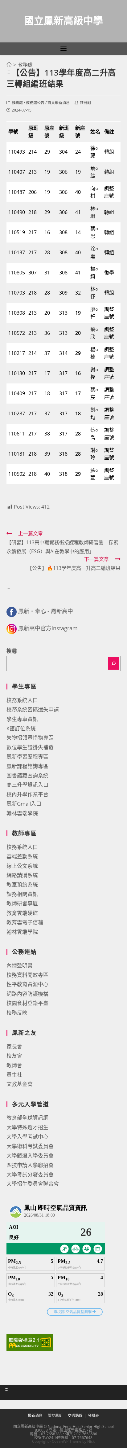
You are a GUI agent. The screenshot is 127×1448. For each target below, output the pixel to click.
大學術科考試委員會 (30, 1146)
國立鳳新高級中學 (63, 20)
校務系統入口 (22, 700)
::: (8, 71)
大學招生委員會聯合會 (32, 1183)
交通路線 (75, 1415)
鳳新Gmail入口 (23, 803)
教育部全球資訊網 (27, 1117)
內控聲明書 (19, 965)
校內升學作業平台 (27, 794)
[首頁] (8, 64)
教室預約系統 (22, 884)
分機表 (93, 1415)
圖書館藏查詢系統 (27, 775)
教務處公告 (35, 102)
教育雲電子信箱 (24, 922)
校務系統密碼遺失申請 (32, 709)
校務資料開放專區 (27, 974)
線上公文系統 (22, 865)
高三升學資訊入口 (27, 784)
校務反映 (16, 1012)
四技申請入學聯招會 (30, 1165)
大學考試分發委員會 (30, 1174)
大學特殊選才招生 (27, 1127)
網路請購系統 (22, 875)
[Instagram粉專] (11, 628)
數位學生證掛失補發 (30, 747)
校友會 (14, 1055)
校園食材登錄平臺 (27, 1003)
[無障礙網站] (29, 1341)
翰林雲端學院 (22, 813)
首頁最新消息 (58, 102)
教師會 (14, 1065)
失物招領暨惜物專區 (30, 737)
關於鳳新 (55, 1415)
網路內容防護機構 (27, 993)
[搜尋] (113, 663)
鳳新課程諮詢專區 (27, 766)
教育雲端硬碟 (22, 912)
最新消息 (35, 1415)
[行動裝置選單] (63, 48)
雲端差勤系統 (22, 856)
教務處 (17, 102)
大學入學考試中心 (27, 1136)
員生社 (14, 1074)
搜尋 (11, 650)
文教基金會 (19, 1083)
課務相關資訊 (22, 894)
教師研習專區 (22, 903)
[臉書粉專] (11, 611)
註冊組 (85, 102)
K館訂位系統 (21, 728)
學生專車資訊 (22, 719)
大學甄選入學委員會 (30, 1155)
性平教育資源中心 (27, 984)
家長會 (14, 1046)
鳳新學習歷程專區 (27, 756)
